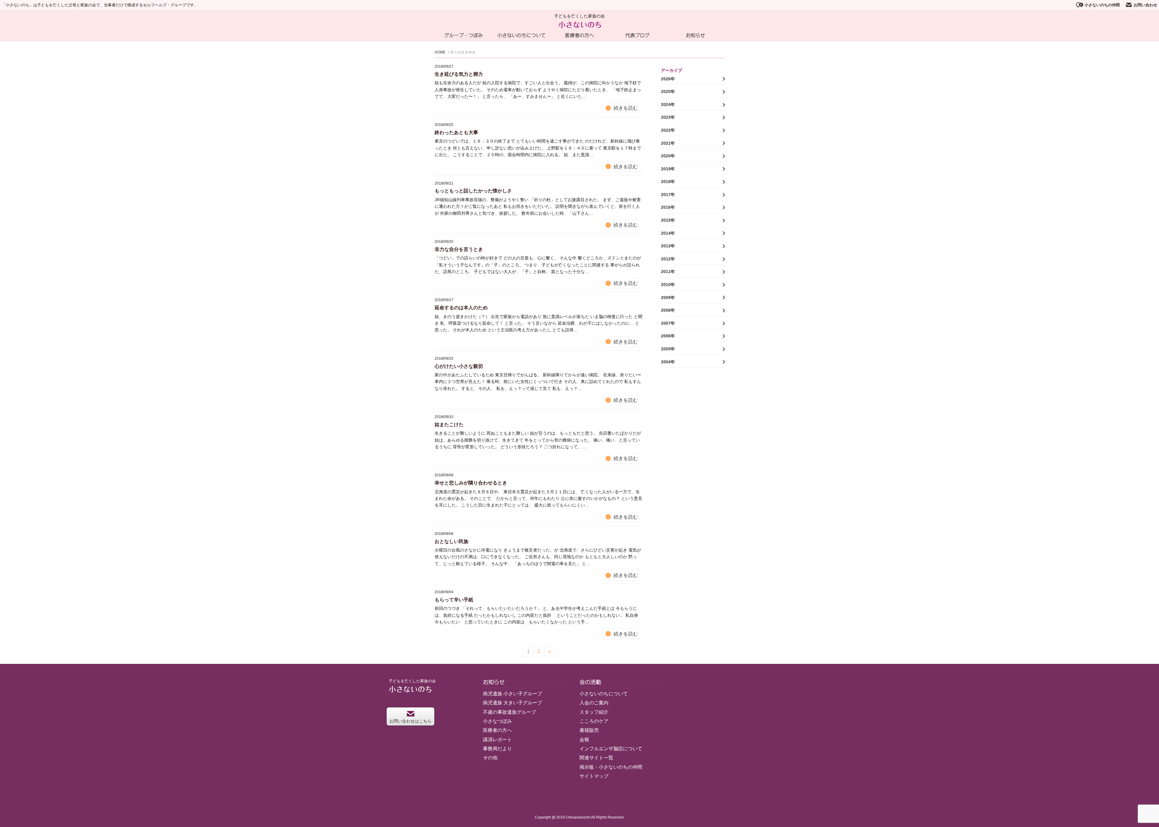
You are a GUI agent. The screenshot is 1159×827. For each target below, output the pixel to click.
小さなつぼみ (497, 721)
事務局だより (497, 748)
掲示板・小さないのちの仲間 (611, 767)
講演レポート (497, 739)
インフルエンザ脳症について (611, 748)
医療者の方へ (579, 35)
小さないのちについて (521, 35)
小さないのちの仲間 (1102, 5)
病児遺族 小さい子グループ (512, 693)
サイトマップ (594, 776)
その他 (490, 757)
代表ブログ (637, 35)
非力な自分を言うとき (459, 249)
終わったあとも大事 (456, 132)
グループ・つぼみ (463, 35)
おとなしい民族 (451, 541)
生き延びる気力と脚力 (459, 74)
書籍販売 (589, 730)
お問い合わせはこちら (410, 721)
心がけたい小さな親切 (459, 366)
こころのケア (594, 721)
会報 (584, 739)
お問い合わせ (1145, 5)
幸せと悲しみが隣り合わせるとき (471, 482)
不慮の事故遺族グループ (509, 712)
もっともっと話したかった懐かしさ (473, 190)
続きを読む (626, 108)
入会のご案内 (594, 702)
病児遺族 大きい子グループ (512, 702)
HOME (440, 52)
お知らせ (695, 35)
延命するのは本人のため (461, 307)
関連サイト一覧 (596, 757)
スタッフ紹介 (594, 712)
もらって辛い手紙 (454, 599)
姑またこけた (449, 424)
